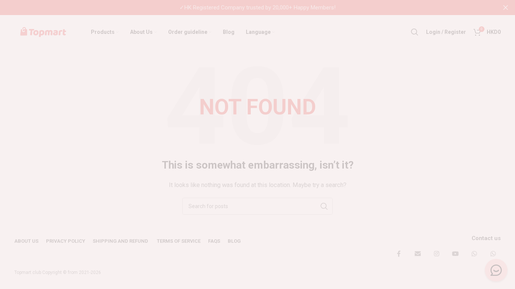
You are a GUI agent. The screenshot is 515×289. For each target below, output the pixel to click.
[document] (257, 144)
